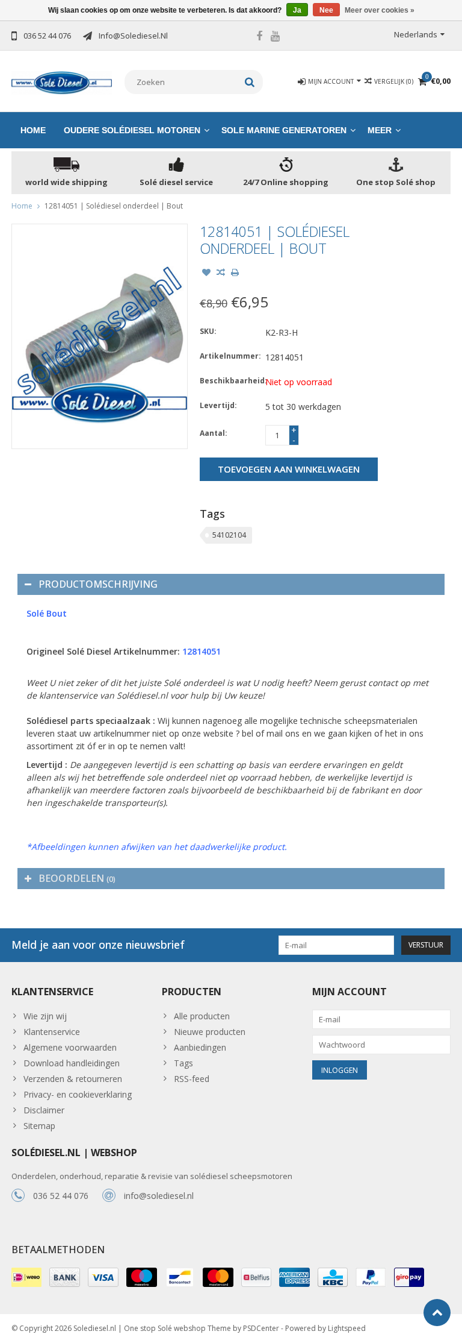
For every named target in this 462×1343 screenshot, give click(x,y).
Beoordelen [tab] (77, 878)
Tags (183, 1063)
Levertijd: (218, 405)
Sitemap (39, 1125)
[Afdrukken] (235, 273)
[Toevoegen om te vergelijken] (220, 273)
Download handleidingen (71, 1063)
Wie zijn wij (45, 1016)
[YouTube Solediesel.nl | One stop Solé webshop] (275, 37)
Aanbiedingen (200, 1047)
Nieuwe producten (209, 1031)
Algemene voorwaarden (70, 1047)
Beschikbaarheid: (230, 381)
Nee (326, 10)
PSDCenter (261, 1328)
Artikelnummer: (230, 356)
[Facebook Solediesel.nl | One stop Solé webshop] (259, 37)
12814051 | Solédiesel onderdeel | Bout (114, 206)
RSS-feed (191, 1078)
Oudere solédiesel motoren (132, 130)
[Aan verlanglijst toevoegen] (206, 273)
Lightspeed (347, 1328)
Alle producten (202, 1016)
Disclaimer (43, 1110)
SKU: (208, 331)
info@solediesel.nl (159, 1195)
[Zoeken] (250, 82)
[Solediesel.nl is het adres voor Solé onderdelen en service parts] (61, 81)
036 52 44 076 (60, 1195)
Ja (297, 10)
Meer (380, 130)
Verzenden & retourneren (72, 1078)
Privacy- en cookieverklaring (77, 1094)
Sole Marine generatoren (283, 130)
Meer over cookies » (379, 10)
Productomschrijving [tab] (98, 584)
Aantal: (213, 433)
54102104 (229, 535)
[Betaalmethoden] (26, 1277)
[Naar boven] (437, 1312)
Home (33, 130)
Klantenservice (51, 1031)
